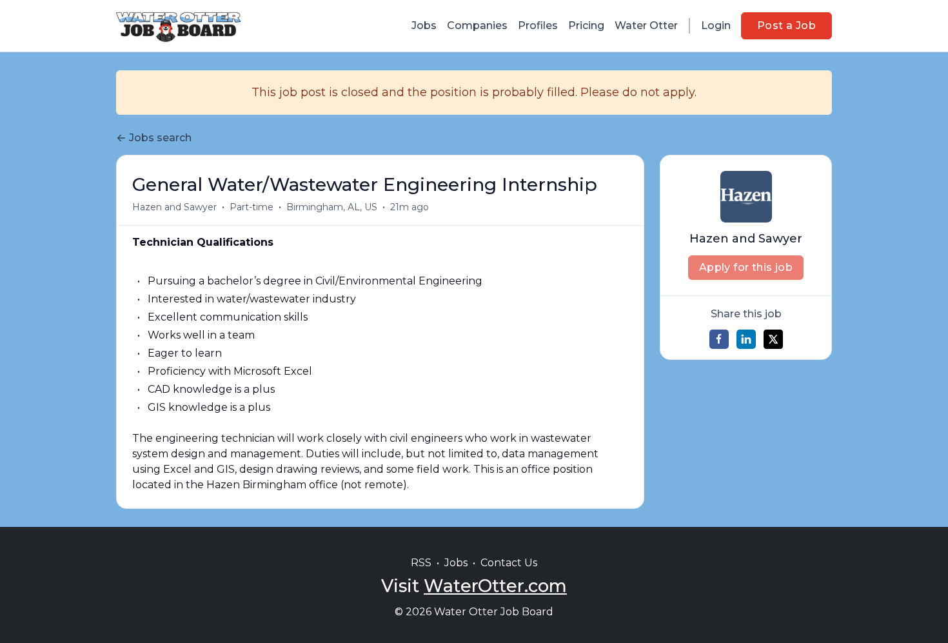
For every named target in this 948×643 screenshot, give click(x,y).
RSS (421, 563)
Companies (477, 25)
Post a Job (786, 25)
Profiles (538, 25)
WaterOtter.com (495, 586)
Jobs (424, 25)
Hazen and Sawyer (174, 207)
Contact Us (508, 563)
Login (716, 25)
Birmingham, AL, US (331, 207)
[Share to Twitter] (773, 339)
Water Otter (646, 25)
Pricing (586, 25)
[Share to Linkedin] (746, 339)
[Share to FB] (719, 339)
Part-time (251, 207)
